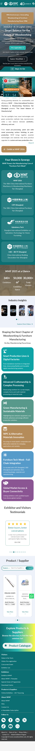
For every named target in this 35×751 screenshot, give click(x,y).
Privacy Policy (23, 732)
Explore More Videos (24, 324)
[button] (31, 596)
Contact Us (5, 734)
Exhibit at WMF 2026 (16, 149)
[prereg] (11, 89)
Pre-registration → (17, 48)
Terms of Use (13, 732)
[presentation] (2, 534)
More (30, 143)
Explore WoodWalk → (17, 59)
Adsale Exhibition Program (18, 734)
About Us (4, 732)
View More (10, 612)
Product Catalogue (19, 645)
